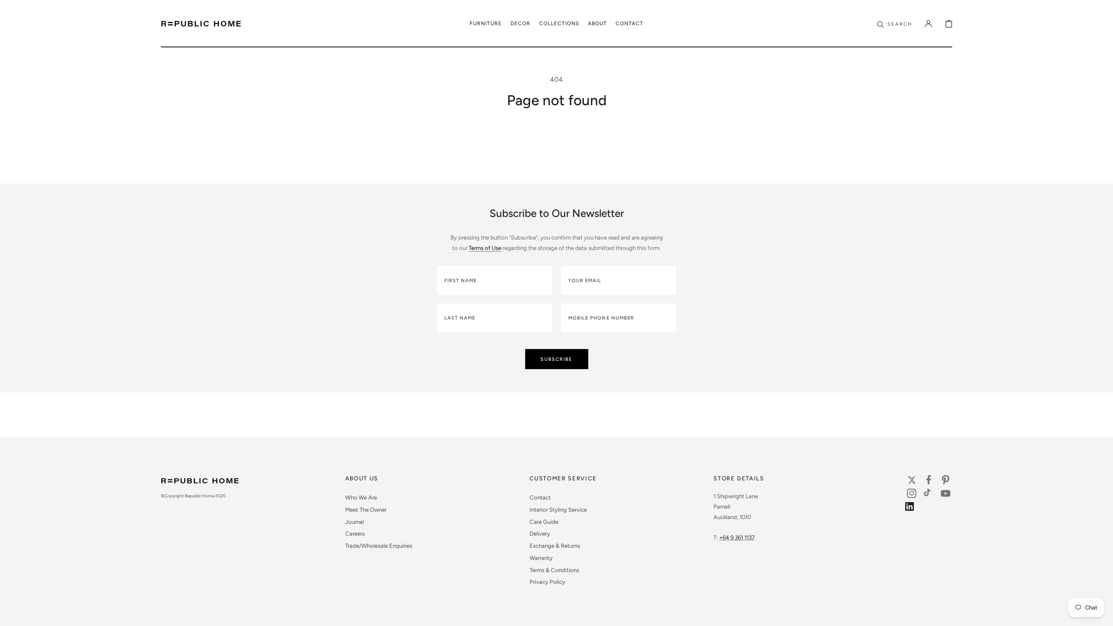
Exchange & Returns (555, 545)
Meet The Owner (366, 509)
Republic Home (199, 496)
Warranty (541, 557)
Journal (354, 521)
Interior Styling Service (558, 509)
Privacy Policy (547, 581)
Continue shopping (556, 160)
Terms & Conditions (554, 569)
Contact (540, 497)
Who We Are (361, 497)
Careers (355, 533)
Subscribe (556, 359)
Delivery (540, 533)
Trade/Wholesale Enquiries (378, 545)
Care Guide (544, 521)
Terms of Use (485, 247)
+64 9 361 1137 (737, 537)
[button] (894, 23)
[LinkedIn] (911, 508)
